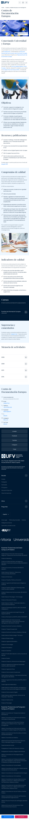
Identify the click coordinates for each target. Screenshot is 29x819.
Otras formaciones (6, 493)
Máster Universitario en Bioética (9, 737)
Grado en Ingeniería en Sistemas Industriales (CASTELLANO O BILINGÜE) (12, 665)
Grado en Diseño (5, 658)
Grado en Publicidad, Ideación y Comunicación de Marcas (14, 654)
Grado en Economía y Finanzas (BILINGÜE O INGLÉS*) (12, 568)
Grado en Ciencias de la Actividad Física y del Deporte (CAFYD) (12, 613)
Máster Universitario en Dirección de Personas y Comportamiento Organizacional (13, 796)
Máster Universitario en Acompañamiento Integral (14, 773)
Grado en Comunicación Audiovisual (10, 672)
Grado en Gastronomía (7, 700)
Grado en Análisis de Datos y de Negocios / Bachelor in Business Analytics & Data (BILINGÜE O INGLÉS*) (14, 563)
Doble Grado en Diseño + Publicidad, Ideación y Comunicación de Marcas (13, 603)
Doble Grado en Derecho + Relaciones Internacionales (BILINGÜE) (11, 573)
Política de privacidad (14, 520)
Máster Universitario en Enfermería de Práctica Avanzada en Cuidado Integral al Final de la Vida (13, 729)
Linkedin (14, 431)
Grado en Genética (6, 650)
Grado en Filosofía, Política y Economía (11, 580)
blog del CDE (4, 164)
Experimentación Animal (7, 745)
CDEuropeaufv (7, 411)
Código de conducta (6, 523)
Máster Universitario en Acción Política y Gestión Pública (13, 792)
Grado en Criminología (7, 644)
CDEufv (5, 415)
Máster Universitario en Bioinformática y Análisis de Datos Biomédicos (13, 733)
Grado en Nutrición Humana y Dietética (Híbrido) (13, 632)
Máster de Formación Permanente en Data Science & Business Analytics (12, 806)
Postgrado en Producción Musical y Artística (12, 748)
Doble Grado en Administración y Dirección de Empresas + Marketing (13, 696)
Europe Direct (6, 51)
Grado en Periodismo (6, 647)
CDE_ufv (5, 420)
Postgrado (4, 482)
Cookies (24, 520)
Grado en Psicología (6, 703)
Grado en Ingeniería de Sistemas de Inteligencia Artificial (13, 583)
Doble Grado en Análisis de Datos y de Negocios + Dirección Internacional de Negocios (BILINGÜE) (13, 688)
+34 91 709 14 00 (7, 407)
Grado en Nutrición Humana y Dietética (11, 626)
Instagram (14, 445)
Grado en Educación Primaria (8, 600)
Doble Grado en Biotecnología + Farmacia (11, 635)
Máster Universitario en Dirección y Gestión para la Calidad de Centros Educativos (14, 769)
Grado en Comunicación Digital (9, 692)
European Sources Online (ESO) (11, 69)
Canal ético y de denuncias (8, 525)
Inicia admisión (21, 816)
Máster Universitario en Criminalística (11, 776)
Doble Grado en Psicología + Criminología (11, 597)
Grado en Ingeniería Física (8, 669)
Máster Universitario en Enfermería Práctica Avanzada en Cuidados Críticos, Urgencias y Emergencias (12, 723)
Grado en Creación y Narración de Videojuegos (13, 661)
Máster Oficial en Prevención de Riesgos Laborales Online (14, 801)
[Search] (19, 2)
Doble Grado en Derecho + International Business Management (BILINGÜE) (14, 676)
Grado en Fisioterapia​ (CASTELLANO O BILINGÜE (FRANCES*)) (13, 608)
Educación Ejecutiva (6, 490)
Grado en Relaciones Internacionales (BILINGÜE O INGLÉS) (14, 593)
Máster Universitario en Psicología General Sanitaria (12, 755)
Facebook (14, 436)
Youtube (14, 440)
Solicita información (8, 816)
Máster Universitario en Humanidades (11, 765)
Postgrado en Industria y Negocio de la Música (13, 751)
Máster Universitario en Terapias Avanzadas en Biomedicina (13, 713)
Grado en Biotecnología (7, 638)
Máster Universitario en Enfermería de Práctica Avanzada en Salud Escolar (13, 718)
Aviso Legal (4, 520)
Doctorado (4, 485)
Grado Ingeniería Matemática (8, 684)
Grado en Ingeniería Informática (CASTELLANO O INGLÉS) (13, 680)
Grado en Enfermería (6, 577)
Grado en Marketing (6, 558)
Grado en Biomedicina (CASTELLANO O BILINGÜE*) (14, 617)
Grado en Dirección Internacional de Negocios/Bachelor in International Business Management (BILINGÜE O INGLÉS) (12, 621)
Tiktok (14, 449)
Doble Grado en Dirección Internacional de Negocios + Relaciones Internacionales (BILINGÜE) (14, 554)
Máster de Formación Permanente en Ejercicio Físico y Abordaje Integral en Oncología (13, 741)
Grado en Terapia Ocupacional (9, 629)
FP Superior (4, 487)
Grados (3, 479)
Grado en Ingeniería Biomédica (9, 641)
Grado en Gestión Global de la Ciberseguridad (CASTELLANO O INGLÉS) (12, 588)
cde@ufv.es (14, 334)
